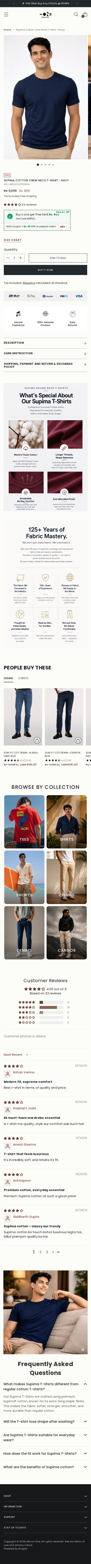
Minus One (33, 1541)
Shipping (29, 283)
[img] (13, 1066)
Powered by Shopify (15, 1548)
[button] (13, 204)
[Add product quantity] (20, 258)
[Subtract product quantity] (8, 258)
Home (7, 29)
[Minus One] (45, 14)
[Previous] (13, 3)
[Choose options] (37, 740)
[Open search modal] (76, 14)
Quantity (10, 249)
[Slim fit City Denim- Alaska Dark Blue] (23, 716)
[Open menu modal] (6, 14)
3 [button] (47, 1252)
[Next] (77, 3)
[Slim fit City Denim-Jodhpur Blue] (64, 716)
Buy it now (45, 270)
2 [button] (40, 1252)
